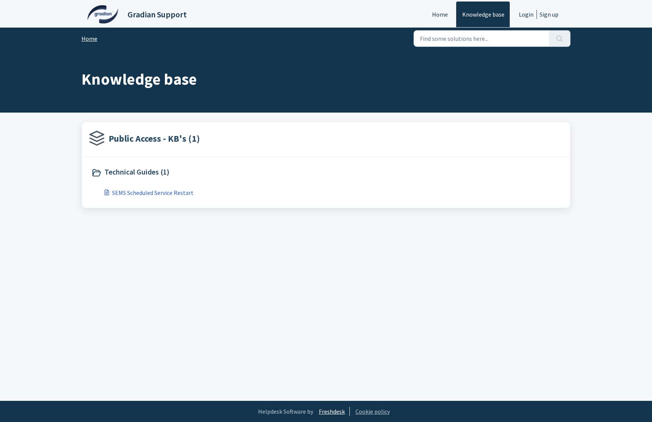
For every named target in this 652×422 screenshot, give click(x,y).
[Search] (559, 38)
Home (440, 14)
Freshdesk (332, 411)
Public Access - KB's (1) (154, 138)
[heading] (207, 172)
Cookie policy (372, 411)
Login (526, 14)
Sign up (549, 14)
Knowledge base (483, 14)
